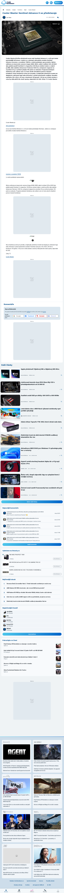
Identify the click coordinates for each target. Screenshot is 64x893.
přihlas (28, 311)
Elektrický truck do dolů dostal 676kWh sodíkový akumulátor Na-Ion (39, 436)
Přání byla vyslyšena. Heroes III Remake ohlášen (46, 765)
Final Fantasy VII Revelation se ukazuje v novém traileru (20, 644)
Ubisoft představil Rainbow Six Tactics (15, 670)
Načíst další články (32, 501)
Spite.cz (6, 645)
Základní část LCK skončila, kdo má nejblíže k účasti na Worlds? (16, 831)
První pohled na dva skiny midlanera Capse (14, 835)
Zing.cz (5, 658)
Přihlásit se (58, 2)
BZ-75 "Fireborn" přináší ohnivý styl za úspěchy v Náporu (46, 831)
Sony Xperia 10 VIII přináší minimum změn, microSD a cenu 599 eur (47, 865)
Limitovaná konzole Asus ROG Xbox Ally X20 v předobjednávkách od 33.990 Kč (38, 383)
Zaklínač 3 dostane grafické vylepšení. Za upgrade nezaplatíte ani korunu (47, 769)
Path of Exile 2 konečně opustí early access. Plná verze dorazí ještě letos (46, 761)
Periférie (20, 9)
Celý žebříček (32, 634)
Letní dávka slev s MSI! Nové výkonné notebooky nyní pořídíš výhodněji (40, 410)
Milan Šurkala (24, 375)
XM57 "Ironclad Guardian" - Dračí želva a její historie (47, 835)
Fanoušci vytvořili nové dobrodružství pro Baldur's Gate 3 (20, 657)
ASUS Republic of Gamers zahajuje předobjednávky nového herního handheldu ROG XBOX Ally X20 (16, 766)
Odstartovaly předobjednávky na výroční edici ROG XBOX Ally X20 (16, 800)
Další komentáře (32, 544)
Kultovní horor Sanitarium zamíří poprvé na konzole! (16, 770)
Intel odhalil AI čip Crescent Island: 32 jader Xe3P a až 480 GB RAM (23, 650)
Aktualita (8, 9)
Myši (25, 9)
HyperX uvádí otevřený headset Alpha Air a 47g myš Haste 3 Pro (40, 462)
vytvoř (44, 311)
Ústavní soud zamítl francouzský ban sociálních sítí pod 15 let (41, 489)
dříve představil (10, 125)
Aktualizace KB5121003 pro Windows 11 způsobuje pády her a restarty (41, 449)
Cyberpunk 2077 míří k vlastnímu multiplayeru (15, 864)
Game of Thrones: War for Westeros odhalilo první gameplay (47, 795)
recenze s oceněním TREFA (13, 174)
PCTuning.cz (7, 652)
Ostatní (14, 9)
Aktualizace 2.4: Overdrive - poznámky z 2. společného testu (45, 839)
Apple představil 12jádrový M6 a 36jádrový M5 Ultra (40, 369)
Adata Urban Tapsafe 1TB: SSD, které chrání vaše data (41, 422)
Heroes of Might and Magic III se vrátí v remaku (18, 663)
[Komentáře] (58, 17)
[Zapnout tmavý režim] (51, 2)
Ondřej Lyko (24, 468)
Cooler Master (32, 9)
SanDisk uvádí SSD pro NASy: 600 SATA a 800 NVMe (40, 395)
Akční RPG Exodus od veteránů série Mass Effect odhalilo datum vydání (15, 873)
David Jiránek (24, 481)
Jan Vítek (8, 17)
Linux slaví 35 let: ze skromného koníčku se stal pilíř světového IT (16, 805)
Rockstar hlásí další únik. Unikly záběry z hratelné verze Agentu (16, 761)
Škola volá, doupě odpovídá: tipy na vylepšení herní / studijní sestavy (40, 476)
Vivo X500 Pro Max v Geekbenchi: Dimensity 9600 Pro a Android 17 (46, 870)
